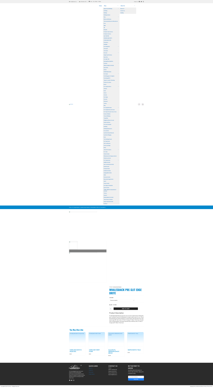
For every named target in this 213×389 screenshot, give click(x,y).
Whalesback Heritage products (110, 155)
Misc (105, 105)
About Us (123, 5)
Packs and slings (107, 145)
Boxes (105, 84)
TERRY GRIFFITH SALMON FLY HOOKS (110, 190)
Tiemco (105, 193)
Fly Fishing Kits (107, 46)
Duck (105, 90)
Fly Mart (9, 386)
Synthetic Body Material (109, 132)
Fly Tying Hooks (107, 160)
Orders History (92, 374)
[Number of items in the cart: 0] (142, 104)
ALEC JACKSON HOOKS (109, 164)
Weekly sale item (107, 158)
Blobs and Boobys (107, 19)
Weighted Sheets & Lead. (109, 120)
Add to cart (126, 308)
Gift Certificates (107, 143)
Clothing (105, 10)
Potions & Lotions (107, 82)
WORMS (105, 44)
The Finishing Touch (108, 139)
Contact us (122, 10)
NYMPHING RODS (107, 71)
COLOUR (111, 297)
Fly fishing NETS (107, 78)
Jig (104, 27)
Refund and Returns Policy (201, 386)
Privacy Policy (209, 386)
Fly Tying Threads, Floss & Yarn (110, 111)
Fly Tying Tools (107, 141)
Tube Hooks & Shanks (108, 199)
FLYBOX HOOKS (107, 170)
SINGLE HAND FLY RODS (109, 65)
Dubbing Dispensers (108, 128)
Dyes (105, 137)
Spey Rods (106, 67)
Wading (105, 12)
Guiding (122, 12)
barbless (105, 203)
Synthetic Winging (107, 134)
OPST (105, 181)
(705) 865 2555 (84, 1)
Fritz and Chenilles (107, 124)
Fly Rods (105, 63)
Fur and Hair (106, 130)
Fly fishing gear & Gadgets (109, 75)
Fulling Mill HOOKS (108, 172)
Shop (105, 5)
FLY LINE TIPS (106, 59)
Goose (105, 92)
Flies (105, 17)
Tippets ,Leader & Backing (109, 80)
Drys (105, 23)
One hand (106, 48)
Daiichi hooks (106, 166)
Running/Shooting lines (108, 61)
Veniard (105, 195)
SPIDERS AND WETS (108, 38)
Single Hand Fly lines (108, 54)
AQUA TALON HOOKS (108, 201)
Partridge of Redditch (108, 185)
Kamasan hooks (107, 177)
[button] (117, 6)
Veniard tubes (106, 153)
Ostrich (105, 94)
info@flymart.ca (74, 1)
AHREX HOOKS (107, 162)
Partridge (106, 97)
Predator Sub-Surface (108, 31)
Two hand (106, 50)
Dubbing (105, 126)
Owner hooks (106, 183)
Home (100, 5)
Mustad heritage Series (108, 179)
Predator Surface (107, 33)
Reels (105, 147)
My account (91, 372)
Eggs (105, 25)
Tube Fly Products (107, 149)
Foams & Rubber (107, 113)
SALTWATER (106, 35)
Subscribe (136, 379)
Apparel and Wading (108, 8)
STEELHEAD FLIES (107, 40)
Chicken (105, 88)
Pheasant (106, 101)
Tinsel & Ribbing (107, 115)
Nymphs (105, 29)
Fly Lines (105, 52)
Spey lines (106, 57)
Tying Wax (106, 118)
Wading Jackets (107, 14)
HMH (105, 174)
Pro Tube (105, 151)
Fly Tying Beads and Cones (109, 109)
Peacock (105, 99)
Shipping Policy (193, 386)
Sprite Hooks (106, 187)
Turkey (105, 103)
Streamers (106, 42)
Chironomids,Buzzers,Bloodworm (111, 21)
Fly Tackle (106, 73)
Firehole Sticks (107, 168)
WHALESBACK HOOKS (108, 197)
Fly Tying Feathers (107, 86)
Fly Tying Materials (108, 107)
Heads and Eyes (107, 122)
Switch (105, 69)
